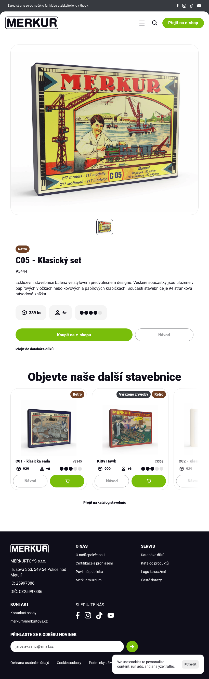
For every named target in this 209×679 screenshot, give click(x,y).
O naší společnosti (90, 555)
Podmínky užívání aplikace (109, 663)
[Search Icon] (155, 23)
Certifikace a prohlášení (94, 563)
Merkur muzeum (88, 580)
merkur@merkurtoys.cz (29, 621)
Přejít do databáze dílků (35, 349)
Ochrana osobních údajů (29, 663)
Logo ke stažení (153, 572)
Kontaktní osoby (23, 613)
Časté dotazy (151, 580)
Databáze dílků (152, 555)
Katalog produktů (155, 563)
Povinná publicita (89, 572)
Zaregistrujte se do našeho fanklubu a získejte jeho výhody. (48, 5)
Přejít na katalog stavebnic (104, 502)
